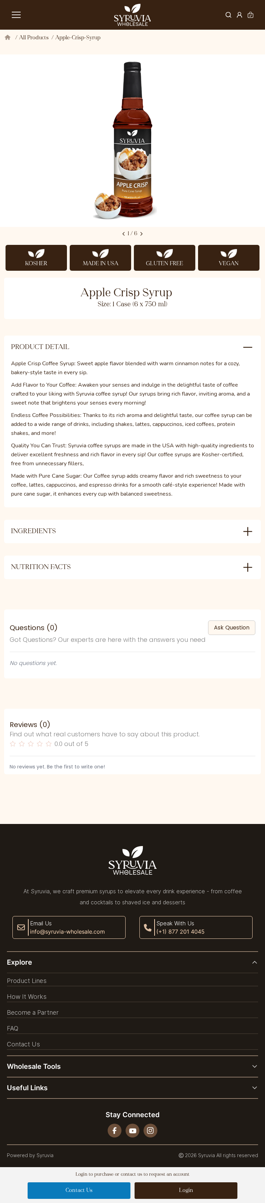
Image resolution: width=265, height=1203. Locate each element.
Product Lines (27, 980)
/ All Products (33, 38)
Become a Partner (33, 1012)
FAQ (12, 1028)
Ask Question (231, 628)
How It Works (27, 996)
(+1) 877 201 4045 (180, 931)
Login (186, 1190)
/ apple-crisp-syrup (75, 38)
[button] (132, 962)
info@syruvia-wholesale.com (67, 931)
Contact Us (79, 1190)
